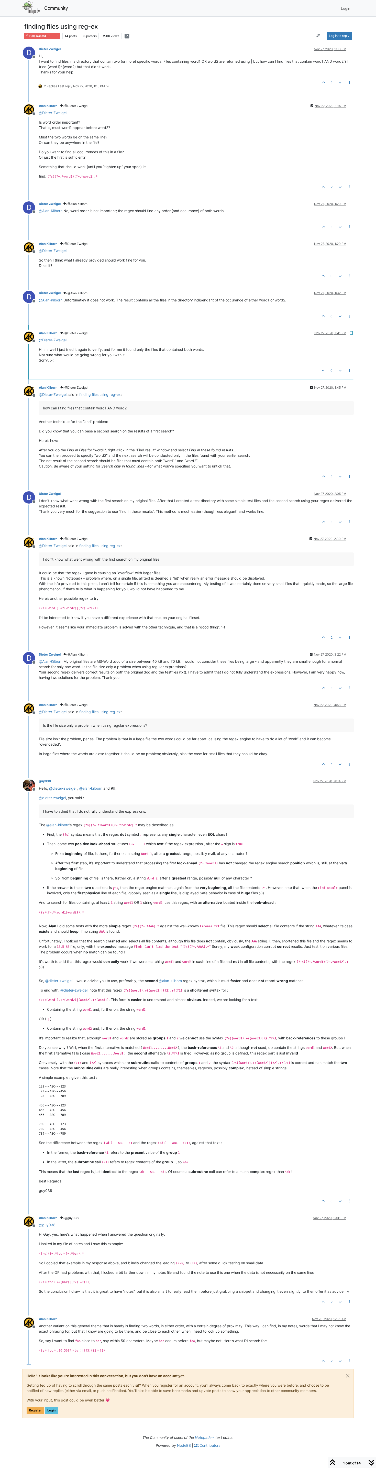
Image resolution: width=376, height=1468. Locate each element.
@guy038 (71, 1218)
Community (56, 8)
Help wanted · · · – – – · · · (44, 36)
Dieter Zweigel (50, 49)
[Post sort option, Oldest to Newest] (318, 35)
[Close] (347, 1376)
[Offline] (31, 109)
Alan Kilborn (48, 106)
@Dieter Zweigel (76, 106)
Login (51, 1410)
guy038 (45, 781)
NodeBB (184, 1445)
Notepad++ (204, 1437)
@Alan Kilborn (77, 204)
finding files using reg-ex (100, 394)
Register (35, 1410)
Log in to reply (339, 36)
